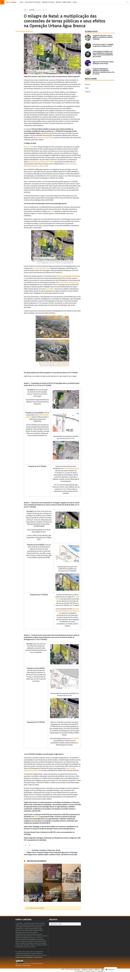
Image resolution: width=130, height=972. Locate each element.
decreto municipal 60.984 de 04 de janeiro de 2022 (67, 611)
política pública (44, 854)
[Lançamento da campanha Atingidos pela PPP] (52, 892)
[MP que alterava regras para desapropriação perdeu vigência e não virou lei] (33, 892)
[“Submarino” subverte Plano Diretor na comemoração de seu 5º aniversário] (33, 873)
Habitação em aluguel (48, 2)
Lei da (52, 211)
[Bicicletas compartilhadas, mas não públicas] (52, 873)
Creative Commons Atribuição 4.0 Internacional (28, 957)
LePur (36, 816)
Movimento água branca (46, 852)
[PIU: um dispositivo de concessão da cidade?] (71, 892)
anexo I (75, 468)
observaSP (51, 850)
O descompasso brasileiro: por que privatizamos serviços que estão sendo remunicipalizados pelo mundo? (103, 54)
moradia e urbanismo (40, 850)
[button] (26, 883)
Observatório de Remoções (32, 2)
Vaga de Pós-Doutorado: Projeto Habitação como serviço (103, 62)
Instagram (87, 91)
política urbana (55, 854)
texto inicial (29, 147)
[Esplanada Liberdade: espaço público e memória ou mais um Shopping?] (88, 38)
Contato (75, 2)
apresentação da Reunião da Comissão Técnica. (57, 365)
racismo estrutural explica (45, 137)
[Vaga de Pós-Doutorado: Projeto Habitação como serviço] (88, 63)
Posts (58, 850)
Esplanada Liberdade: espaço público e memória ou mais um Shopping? (103, 37)
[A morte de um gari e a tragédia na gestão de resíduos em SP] (88, 46)
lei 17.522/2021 (68, 468)
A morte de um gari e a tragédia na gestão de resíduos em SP (103, 45)
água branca (32, 852)
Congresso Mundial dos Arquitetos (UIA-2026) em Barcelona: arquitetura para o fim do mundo (103, 71)
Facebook (87, 84)
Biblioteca (59, 2)
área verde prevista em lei (41, 268)
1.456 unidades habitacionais (68, 282)
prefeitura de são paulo (69, 854)
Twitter (87, 88)
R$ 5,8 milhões (49, 289)
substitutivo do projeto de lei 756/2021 (41, 162)
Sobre (21, 2)
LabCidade (32, 10)
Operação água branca (62, 852)
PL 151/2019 (75, 738)
